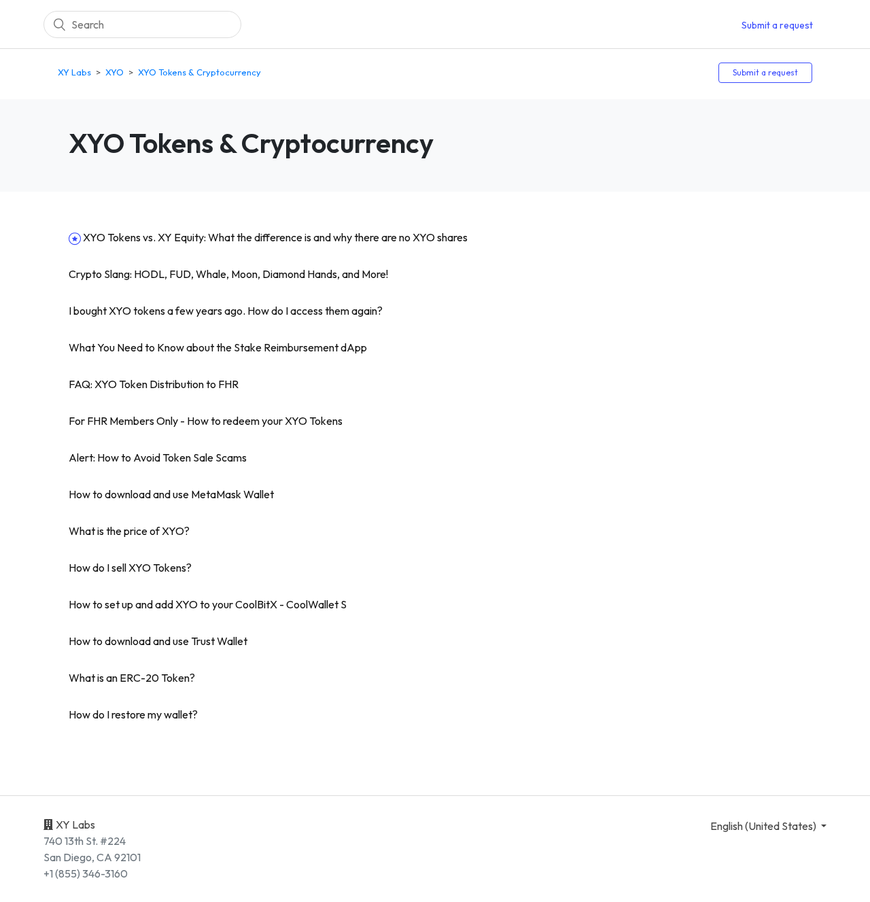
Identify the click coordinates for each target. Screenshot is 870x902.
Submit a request (777, 25)
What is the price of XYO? (129, 531)
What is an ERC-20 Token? (132, 677)
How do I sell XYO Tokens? (130, 567)
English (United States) (764, 826)
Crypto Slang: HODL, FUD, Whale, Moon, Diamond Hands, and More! (228, 274)
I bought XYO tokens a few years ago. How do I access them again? (226, 310)
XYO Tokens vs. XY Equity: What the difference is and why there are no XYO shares (275, 237)
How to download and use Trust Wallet (158, 641)
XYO (114, 72)
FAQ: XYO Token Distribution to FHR (154, 384)
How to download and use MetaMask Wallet (171, 494)
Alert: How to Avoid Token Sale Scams (158, 457)
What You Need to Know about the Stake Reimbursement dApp (218, 347)
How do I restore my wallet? (133, 714)
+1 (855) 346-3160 (86, 873)
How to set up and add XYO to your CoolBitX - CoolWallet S (208, 604)
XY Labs (74, 72)
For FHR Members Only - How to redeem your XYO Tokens (206, 421)
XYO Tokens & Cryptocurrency (199, 72)
